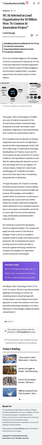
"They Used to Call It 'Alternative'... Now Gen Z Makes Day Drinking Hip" (28, 359)
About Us (6, 406)
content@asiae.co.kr (21, 428)
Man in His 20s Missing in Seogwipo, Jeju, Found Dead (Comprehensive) (21, 269)
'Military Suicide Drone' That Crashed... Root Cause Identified (28, 392)
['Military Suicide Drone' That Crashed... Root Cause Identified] (10, 396)
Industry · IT (7, 11)
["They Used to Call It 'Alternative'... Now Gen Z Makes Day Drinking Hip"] (10, 363)
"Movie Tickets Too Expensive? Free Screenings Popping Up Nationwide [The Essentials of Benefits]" (21, 273)
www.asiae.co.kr (8, 438)
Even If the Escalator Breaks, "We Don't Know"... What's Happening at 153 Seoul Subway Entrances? (28, 381)
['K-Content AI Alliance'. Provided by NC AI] (21, 93)
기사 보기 (8, 321)
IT (15, 11)
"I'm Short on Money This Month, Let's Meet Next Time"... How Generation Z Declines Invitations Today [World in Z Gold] (21, 278)
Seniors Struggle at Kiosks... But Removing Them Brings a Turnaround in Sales (27, 370)
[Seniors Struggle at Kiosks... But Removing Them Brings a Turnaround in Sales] (10, 374)
